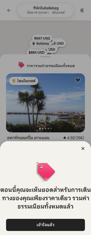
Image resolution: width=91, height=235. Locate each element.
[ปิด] (83, 148)
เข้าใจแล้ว (45, 224)
